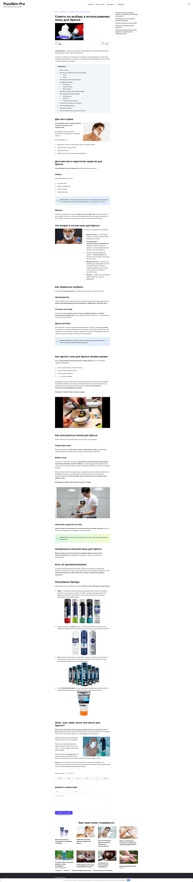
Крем (60, 731)
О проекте (58, 870)
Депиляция (110, 4)
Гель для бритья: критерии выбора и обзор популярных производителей (64, 865)
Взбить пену (66, 98)
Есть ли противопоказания (67, 105)
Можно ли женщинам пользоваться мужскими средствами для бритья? (127, 842)
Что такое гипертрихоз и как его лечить (126, 23)
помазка (92, 464)
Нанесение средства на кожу (70, 100)
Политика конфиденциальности (81, 870)
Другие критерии (67, 89)
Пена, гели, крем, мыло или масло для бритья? (73, 110)
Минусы (65, 77)
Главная (57, 11)
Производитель (67, 84)
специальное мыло (71, 754)
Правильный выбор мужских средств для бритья (84, 841)
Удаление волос (64, 11)
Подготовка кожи (67, 96)
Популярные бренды (65, 108)
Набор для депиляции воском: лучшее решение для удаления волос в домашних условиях (126, 31)
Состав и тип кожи (67, 86)
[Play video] (82, 412)
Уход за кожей (100, 4)
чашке (74, 472)
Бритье (76, 11)
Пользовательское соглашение (102, 870)
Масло (57, 762)
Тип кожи (90, 4)
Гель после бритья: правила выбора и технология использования (104, 843)
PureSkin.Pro (14, 3)
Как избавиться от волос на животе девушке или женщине (125, 19)
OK (128, 880)
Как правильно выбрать (66, 82)
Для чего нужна (64, 70)
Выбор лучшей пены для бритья (127, 867)
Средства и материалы (84, 11)
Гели (56, 738)
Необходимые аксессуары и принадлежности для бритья (85, 866)
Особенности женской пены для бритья (71, 103)
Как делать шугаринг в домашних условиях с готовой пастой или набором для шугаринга (126, 14)
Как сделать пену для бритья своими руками (72, 91)
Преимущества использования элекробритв (103, 865)
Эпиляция (120, 4)
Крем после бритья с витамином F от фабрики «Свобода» (63, 841)
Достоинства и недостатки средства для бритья (73, 73)
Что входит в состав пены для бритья (70, 79)
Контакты (67, 870)
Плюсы (64, 75)
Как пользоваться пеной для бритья (70, 94)
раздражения (58, 574)
